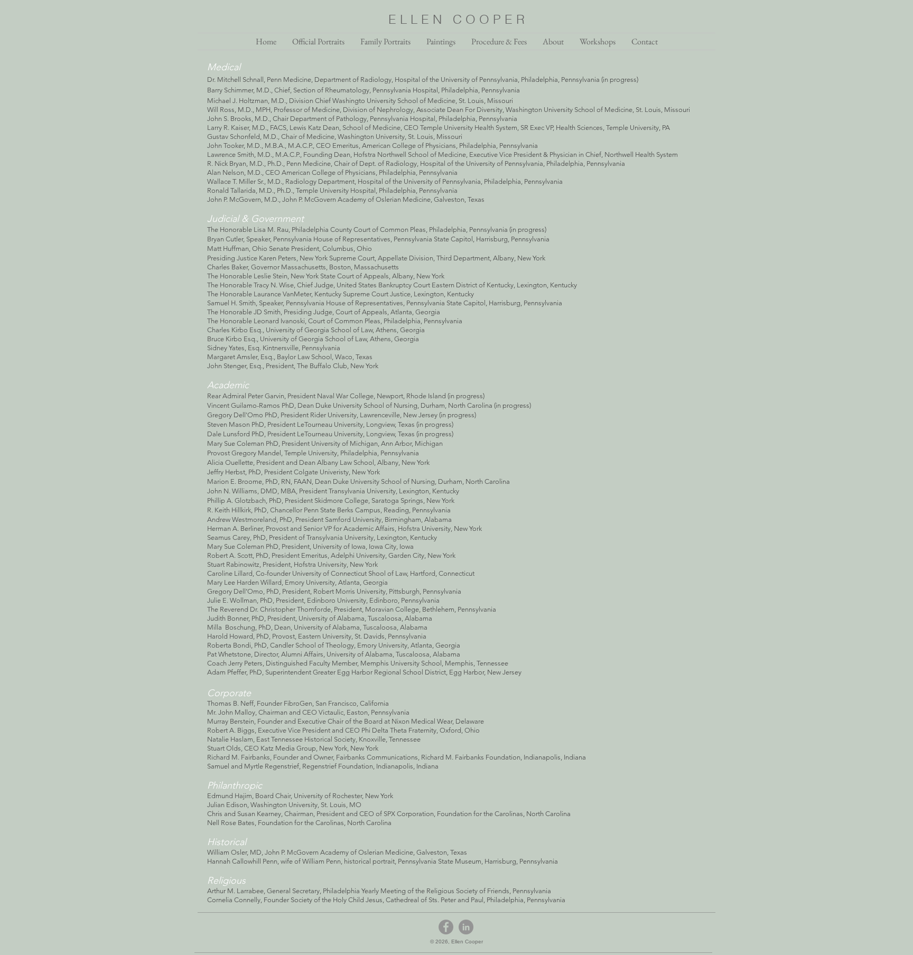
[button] (553, 41)
